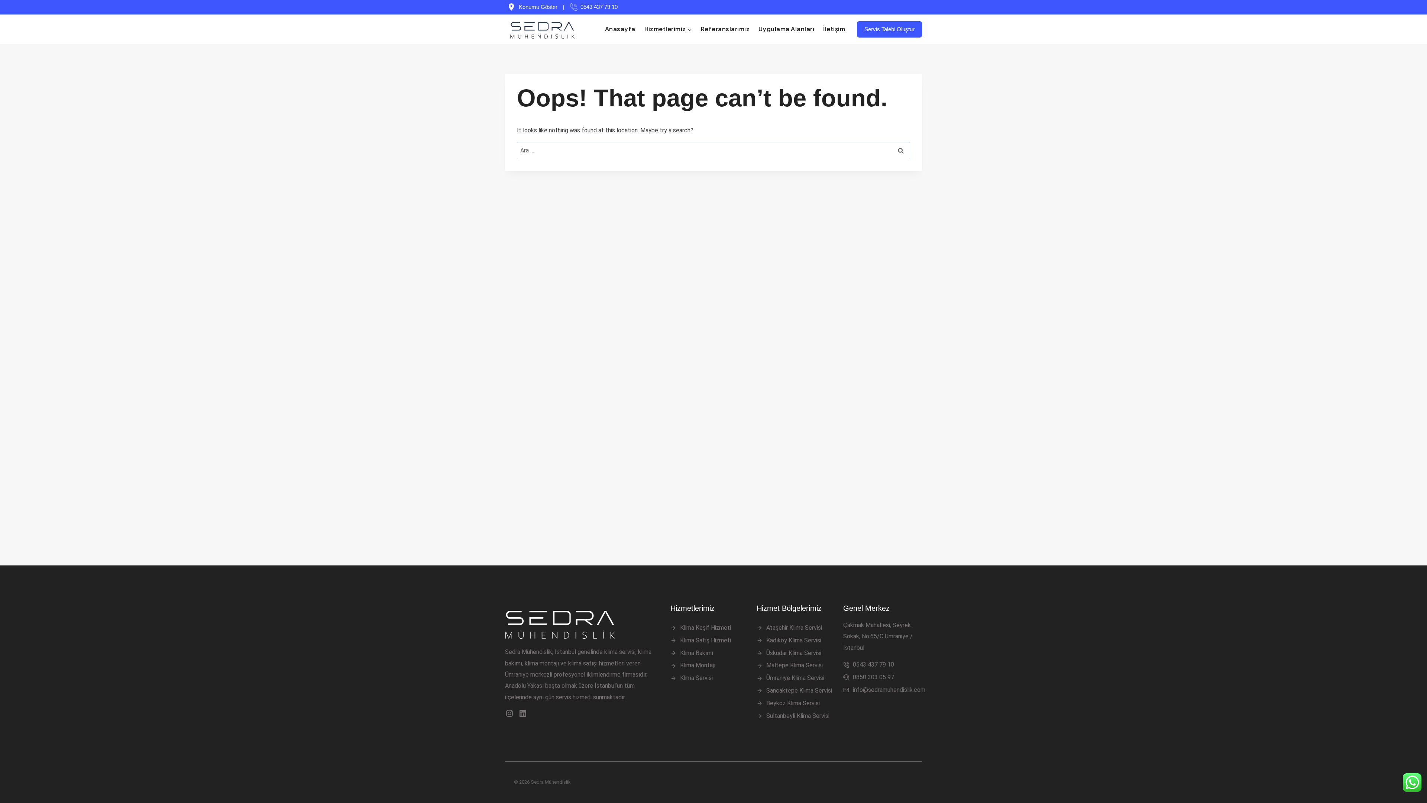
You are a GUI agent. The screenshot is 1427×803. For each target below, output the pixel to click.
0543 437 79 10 (599, 7)
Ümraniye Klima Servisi (795, 677)
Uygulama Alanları (786, 29)
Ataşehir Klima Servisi (794, 627)
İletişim (834, 29)
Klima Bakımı (696, 653)
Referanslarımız (725, 29)
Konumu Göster (538, 7)
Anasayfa (620, 29)
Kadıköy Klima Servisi (793, 640)
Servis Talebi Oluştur (889, 29)
